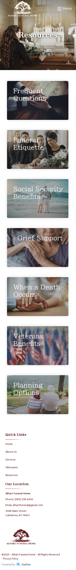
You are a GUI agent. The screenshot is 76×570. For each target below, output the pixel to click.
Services (10, 460)
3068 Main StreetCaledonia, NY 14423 (17, 513)
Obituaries (11, 467)
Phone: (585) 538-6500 (19, 499)
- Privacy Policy (10, 559)
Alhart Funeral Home (17, 493)
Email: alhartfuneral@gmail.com (24, 505)
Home (9, 444)
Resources (11, 475)
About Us (11, 452)
